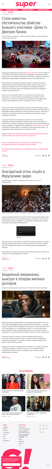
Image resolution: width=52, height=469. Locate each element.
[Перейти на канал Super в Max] (40, 425)
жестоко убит (30, 73)
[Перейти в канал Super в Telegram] (46, 425)
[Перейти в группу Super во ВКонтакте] (43, 425)
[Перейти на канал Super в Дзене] (43, 428)
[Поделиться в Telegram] (46, 155)
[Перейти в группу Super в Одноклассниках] (40, 428)
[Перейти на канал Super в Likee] (43, 432)
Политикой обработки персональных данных (11, 460)
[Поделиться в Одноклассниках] (49, 155)
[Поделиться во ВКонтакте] (43, 155)
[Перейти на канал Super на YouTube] (46, 428)
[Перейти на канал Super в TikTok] (40, 432)
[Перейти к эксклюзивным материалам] (26, 10)
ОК (11, 464)
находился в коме (39, 125)
